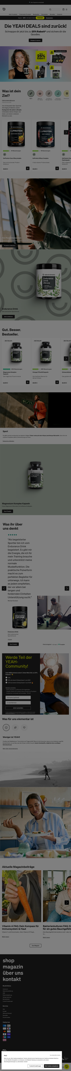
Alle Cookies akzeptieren (51, 1066)
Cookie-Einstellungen (35, 1066)
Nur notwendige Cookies (55, 1055)
